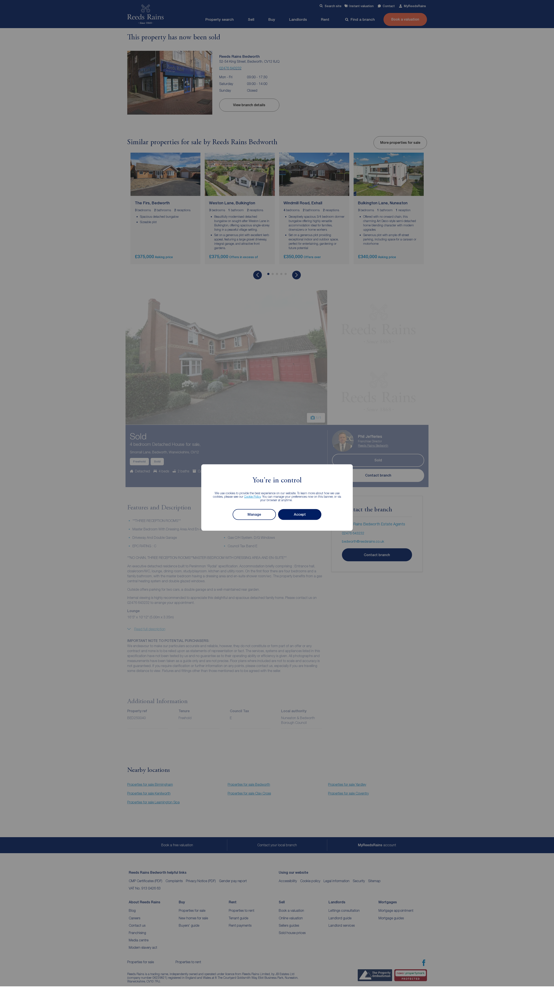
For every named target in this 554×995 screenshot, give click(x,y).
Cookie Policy (252, 496)
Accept (300, 514)
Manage (254, 514)
